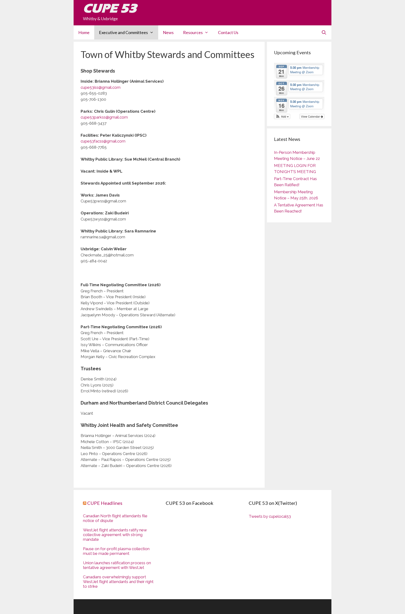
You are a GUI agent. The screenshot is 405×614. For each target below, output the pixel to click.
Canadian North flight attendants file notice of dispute (115, 518)
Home (84, 32)
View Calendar (311, 116)
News (168, 32)
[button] (282, 116)
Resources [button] (193, 32)
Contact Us (228, 32)
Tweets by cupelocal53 (270, 516)
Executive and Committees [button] (123, 32)
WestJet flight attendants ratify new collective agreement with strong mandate (115, 535)
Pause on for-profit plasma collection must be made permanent (116, 551)
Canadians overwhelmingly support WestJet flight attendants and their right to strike (118, 582)
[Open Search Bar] (324, 32)
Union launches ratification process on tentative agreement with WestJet (117, 565)
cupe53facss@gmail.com (103, 141)
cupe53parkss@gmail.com (104, 117)
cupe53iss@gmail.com (100, 87)
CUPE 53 (110, 8)
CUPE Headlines (104, 503)
